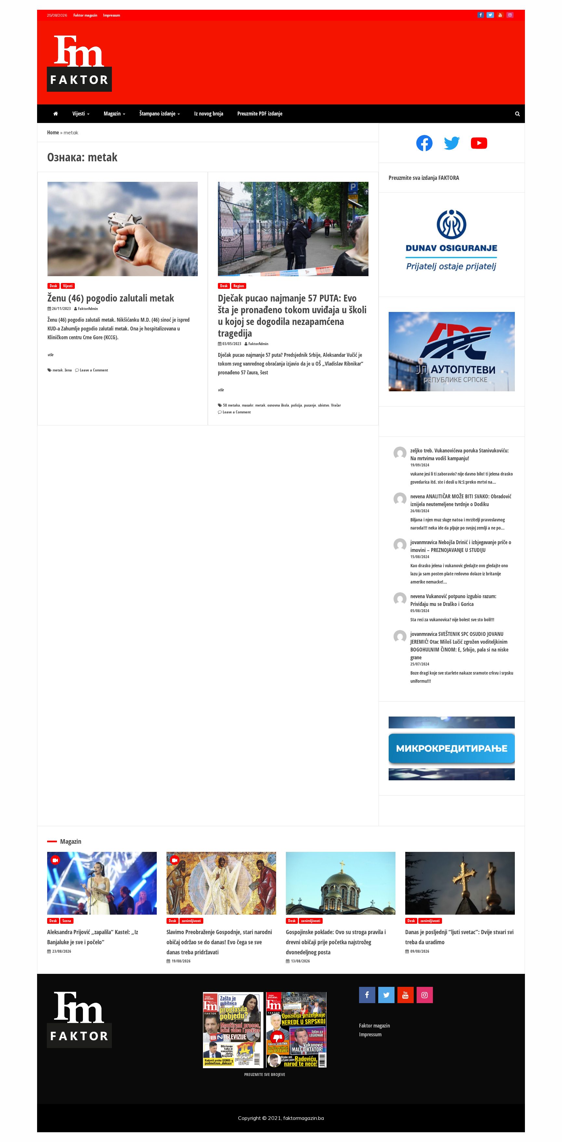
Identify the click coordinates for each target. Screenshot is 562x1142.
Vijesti (79, 113)
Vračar (336, 405)
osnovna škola (278, 405)
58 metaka (231, 405)
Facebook (480, 15)
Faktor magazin (85, 15)
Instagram (510, 15)
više (50, 354)
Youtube (500, 15)
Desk (53, 286)
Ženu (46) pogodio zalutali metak (110, 297)
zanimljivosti (191, 920)
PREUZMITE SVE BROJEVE (264, 1074)
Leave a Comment (94, 370)
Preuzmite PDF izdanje (259, 113)
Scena (66, 920)
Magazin (112, 113)
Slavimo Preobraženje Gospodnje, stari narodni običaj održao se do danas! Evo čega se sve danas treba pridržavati (219, 942)
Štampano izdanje (157, 113)
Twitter (490, 15)
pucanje (310, 405)
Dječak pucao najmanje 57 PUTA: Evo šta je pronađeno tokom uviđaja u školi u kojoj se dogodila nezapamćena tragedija (292, 315)
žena (68, 370)
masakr (247, 405)
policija (296, 405)
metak (58, 370)
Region (239, 286)
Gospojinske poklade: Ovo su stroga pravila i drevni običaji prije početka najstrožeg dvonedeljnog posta (336, 942)
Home (53, 132)
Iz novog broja (208, 113)
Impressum (111, 15)
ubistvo (323, 405)
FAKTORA (448, 177)
